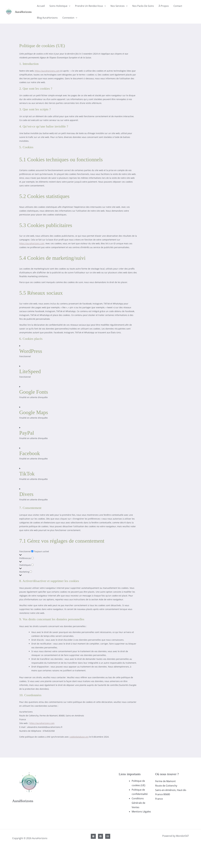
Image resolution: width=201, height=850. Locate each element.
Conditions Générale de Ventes (138, 803)
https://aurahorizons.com (47, 70)
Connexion (68, 17)
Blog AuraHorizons (47, 17)
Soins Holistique (58, 6)
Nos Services (118, 6)
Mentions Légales (141, 811)
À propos (164, 6)
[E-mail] (107, 836)
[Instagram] (93, 836)
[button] (68, 6)
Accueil (41, 6)
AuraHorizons (23, 11)
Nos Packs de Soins (143, 6)
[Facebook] (100, 836)
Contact (177, 6)
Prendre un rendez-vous (89, 6)
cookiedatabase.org (79, 736)
